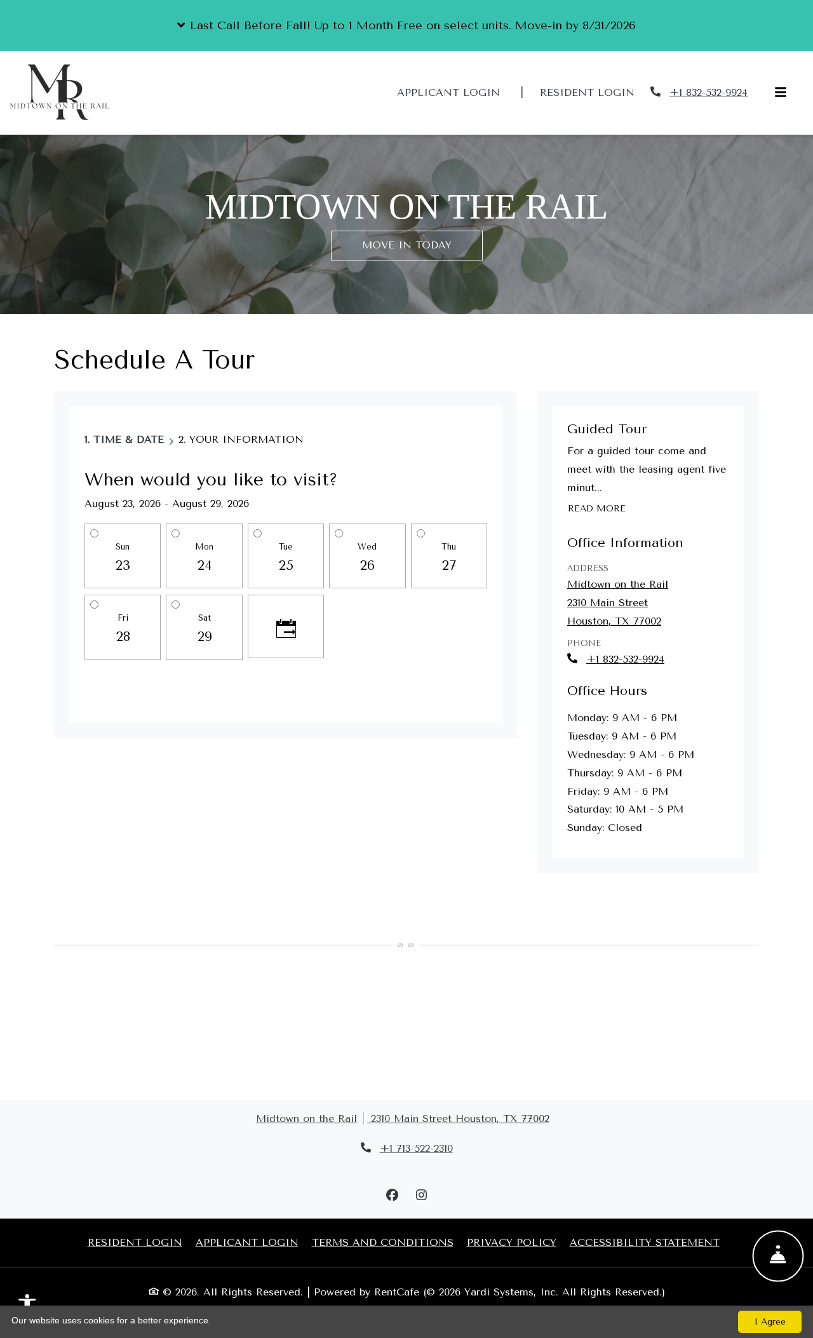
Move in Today (407, 245)
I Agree (770, 1321)
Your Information (246, 439)
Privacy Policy (511, 1242)
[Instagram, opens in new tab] (421, 1195)
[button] (406, 25)
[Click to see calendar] (285, 626)
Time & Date (128, 439)
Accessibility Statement (645, 1242)
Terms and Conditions (383, 1242)
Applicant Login (455, 92)
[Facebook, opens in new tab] (392, 1195)
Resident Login (594, 92)
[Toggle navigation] (780, 93)
